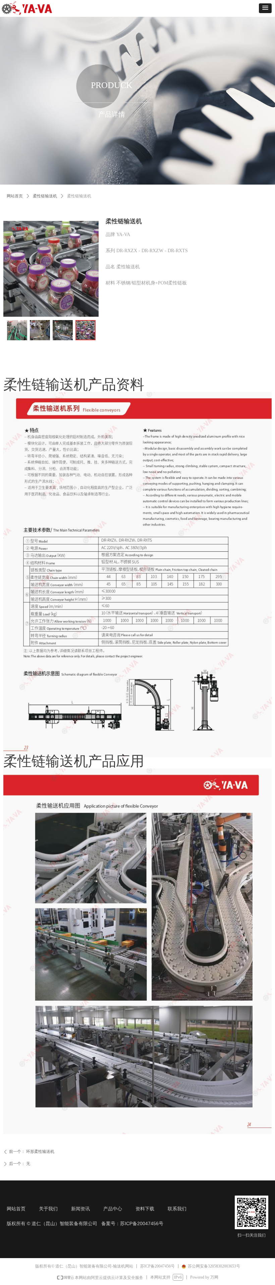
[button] (265, 8)
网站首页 (15, 196)
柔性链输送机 (45, 196)
